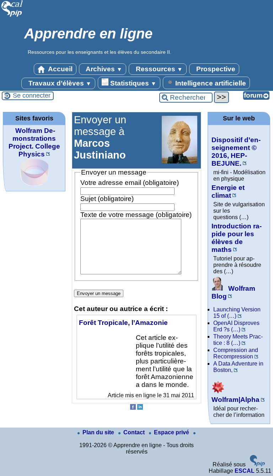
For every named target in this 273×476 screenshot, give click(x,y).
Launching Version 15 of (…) (237, 312)
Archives (103, 69)
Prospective (214, 69)
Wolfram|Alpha (235, 399)
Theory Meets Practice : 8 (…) (238, 339)
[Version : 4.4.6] (257, 464)
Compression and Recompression (235, 353)
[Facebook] (133, 408)
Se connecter (31, 95)
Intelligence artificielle (209, 83)
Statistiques (132, 83)
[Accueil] (12, 16)
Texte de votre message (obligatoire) (136, 214)
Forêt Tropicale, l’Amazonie (123, 322)
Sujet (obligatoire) (107, 198)
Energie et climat (228, 191)
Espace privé (172, 432)
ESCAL (245, 471)
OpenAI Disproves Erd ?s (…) (236, 326)
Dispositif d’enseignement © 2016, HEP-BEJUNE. (236, 151)
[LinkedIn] (140, 408)
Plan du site (99, 432)
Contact (134, 432)
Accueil (60, 69)
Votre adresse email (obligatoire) (129, 182)
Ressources (158, 69)
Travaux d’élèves (59, 83)
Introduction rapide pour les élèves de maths (237, 237)
